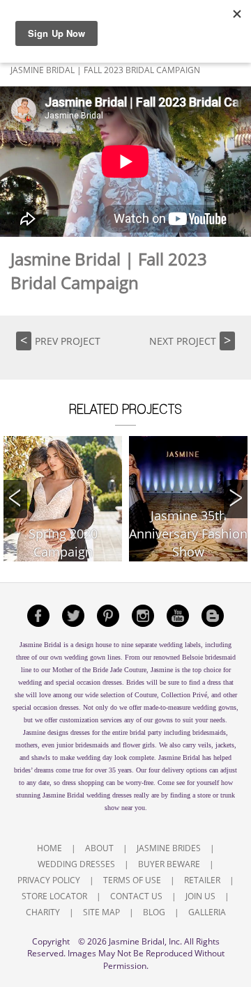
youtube (178, 616)
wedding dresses (109, 795)
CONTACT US (136, 896)
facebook (38, 616)
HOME (49, 848)
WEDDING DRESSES (76, 864)
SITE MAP (101, 912)
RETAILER (202, 880)
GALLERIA (207, 912)
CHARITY (43, 912)
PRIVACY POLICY (48, 880)
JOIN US (200, 896)
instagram (143, 616)
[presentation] (15, 499)
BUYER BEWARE (169, 864)
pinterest (108, 616)
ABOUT (99, 848)
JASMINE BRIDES (169, 848)
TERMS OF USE (132, 880)
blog (212, 616)
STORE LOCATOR (54, 896)
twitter (73, 616)
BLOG (154, 912)
